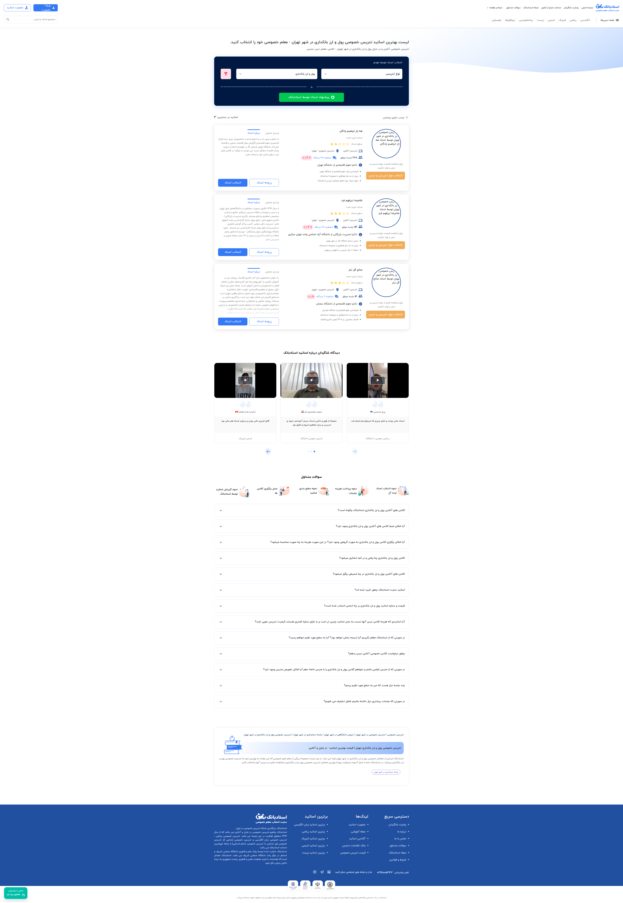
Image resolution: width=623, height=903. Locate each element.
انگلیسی (585, 20)
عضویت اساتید (357, 824)
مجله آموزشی (358, 831)
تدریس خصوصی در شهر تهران (370, 734)
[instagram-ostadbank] (315, 873)
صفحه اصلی (587, 7)
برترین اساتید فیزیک (313, 838)
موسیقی (496, 20)
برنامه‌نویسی (526, 20)
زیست (540, 20)
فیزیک (562, 20)
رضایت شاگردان (571, 7)
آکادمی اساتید (357, 838)
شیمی (551, 20)
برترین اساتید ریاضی (313, 831)
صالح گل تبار (355, 270)
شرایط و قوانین (397, 860)
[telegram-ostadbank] (322, 873)
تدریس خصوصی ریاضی (227, 836)
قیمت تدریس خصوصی (353, 853)
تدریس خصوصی (395, 734)
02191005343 (385, 872)
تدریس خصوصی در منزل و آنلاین (251, 832)
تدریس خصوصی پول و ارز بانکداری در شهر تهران (267, 734)
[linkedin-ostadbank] (329, 873)
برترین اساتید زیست (313, 853)
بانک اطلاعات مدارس (354, 845)
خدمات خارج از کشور (551, 7)
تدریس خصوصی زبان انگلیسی (270, 839)
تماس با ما (400, 838)
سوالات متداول (513, 7)
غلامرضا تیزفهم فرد (351, 200)
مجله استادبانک (531, 7)
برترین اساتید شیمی (313, 845)
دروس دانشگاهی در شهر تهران (339, 734)
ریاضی (573, 20)
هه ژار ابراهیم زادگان (351, 131)
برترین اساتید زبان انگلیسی (309, 824)
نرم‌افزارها (510, 20)
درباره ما (401, 831)
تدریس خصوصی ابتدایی (238, 839)
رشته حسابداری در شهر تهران (307, 734)
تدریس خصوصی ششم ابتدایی (248, 843)
